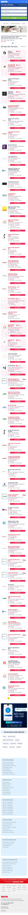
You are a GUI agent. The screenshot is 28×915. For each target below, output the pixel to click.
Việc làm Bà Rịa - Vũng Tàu (8, 787)
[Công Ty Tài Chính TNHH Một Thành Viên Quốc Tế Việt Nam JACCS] (4, 393)
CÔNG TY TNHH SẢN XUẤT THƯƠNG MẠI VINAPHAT (16, 472)
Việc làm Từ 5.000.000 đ (8, 803)
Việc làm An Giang (6, 785)
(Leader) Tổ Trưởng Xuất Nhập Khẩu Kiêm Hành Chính (13, 106)
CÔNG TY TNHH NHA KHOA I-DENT (15, 355)
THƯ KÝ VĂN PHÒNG (12, 353)
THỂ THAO (19, 885)
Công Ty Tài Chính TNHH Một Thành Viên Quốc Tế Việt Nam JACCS (16, 394)
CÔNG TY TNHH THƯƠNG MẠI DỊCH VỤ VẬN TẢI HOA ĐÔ (16, 301)
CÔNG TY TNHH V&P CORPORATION (15, 67)
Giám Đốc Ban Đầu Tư (13, 609)
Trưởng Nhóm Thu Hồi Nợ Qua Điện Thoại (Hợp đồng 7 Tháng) (14, 417)
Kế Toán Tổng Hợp (12, 405)
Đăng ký (20, 4)
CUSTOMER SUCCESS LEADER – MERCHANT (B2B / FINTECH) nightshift (14, 661)
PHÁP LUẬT (3, 891)
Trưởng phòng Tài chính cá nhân (14, 560)
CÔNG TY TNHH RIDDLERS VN (14, 53)
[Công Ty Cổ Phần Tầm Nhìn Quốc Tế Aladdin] (4, 221)
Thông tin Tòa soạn (4, 906)
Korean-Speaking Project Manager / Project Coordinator (11, 52)
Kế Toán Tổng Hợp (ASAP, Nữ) (14, 248)
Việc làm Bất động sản (7, 770)
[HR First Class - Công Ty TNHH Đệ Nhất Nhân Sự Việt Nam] (4, 407)
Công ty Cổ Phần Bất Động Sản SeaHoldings (14, 171)
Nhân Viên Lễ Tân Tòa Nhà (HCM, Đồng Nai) (14, 207)
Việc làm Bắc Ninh (6, 794)
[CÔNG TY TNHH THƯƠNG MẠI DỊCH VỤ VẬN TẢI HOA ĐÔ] (4, 300)
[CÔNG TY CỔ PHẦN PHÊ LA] (4, 236)
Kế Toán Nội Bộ (11, 298)
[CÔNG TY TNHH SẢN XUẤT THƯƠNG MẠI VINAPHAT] (4, 471)
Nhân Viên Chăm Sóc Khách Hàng (14, 597)
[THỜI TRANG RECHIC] (4, 288)
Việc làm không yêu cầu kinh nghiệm (10, 862)
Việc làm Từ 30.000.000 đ (8, 812)
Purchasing (12, 747)
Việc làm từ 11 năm (6, 872)
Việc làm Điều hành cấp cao (8, 832)
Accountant (13, 743)
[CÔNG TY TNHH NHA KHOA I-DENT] (4, 355)
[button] (23, 1)
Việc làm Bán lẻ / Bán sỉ (7, 767)
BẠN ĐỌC (24, 887)
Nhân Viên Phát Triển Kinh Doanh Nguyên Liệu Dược (14, 547)
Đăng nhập (25, 4)
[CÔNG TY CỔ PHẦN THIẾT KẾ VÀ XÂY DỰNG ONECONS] (4, 523)
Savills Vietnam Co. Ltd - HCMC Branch (16, 209)
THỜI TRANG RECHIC (12, 288)
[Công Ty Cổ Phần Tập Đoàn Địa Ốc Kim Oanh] (4, 561)
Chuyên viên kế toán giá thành (13, 235)
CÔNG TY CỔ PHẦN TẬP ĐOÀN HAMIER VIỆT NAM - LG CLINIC (16, 146)
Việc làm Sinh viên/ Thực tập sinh (9, 822)
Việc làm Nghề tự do (7, 845)
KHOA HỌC (19, 887)
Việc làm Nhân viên (7, 825)
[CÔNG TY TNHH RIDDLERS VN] (4, 53)
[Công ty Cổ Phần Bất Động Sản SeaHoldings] (4, 170)
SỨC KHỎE (19, 889)
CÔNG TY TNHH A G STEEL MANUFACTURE (16, 94)
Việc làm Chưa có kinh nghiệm (9, 863)
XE (8, 889)
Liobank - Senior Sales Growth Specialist (13, 495)
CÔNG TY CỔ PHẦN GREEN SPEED (14, 624)
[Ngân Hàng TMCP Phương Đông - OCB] (4, 496)
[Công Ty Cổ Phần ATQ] (4, 649)
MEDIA (3, 885)
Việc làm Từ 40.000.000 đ (8, 814)
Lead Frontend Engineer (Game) (13, 79)
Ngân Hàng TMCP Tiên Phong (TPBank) (16, 381)
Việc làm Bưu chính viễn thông (9, 774)
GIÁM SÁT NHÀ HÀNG (13, 674)
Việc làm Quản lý (6, 828)
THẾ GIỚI (3, 889)
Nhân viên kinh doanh (8, 740)
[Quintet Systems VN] (4, 249)
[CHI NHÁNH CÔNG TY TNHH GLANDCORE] (4, 548)
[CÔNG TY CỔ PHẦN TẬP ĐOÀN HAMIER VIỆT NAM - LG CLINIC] (4, 146)
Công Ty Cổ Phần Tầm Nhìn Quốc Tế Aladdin (15, 222)
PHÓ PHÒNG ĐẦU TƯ (12, 156)
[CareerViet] (17, 881)
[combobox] (14, 8)
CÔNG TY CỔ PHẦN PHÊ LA (13, 237)
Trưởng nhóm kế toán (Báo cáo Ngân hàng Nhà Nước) (14, 457)
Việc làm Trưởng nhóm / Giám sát (9, 827)
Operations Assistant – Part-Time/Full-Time (11, 92)
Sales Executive (11, 736)
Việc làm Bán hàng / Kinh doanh (9, 765)
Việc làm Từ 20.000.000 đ (8, 810)
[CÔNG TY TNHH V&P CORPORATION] (4, 66)
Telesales (18, 747)
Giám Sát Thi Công (11, 340)
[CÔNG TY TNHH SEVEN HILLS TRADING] (4, 275)
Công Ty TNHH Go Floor (12, 342)
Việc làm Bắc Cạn (6, 790)
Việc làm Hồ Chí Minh (7, 783)
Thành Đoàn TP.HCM (4, 908)
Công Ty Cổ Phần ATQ (12, 650)
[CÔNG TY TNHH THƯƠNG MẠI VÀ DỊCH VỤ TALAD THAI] (4, 484)
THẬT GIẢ (24, 889)
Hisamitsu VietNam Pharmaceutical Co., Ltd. (16, 108)
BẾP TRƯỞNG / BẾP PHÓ (11, 325)
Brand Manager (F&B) (13, 482)
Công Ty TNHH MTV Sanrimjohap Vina (15, 367)
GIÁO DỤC (24, 885)
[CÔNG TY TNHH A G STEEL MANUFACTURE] (4, 93)
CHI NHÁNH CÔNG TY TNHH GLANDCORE (16, 549)
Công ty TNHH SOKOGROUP (13, 183)
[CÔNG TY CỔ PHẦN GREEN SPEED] (4, 623)
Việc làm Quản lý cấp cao (8, 830)
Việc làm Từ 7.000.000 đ (7, 805)
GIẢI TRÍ (14, 890)
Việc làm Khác (6, 847)
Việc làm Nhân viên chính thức (9, 842)
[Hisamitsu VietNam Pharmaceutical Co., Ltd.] (4, 107)
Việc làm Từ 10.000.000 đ (8, 807)
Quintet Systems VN (12, 250)
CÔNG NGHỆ (9, 887)
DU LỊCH (8, 891)
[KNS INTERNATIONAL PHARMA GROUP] (4, 120)
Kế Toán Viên (11, 584)
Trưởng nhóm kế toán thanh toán (14, 444)
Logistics (17, 740)
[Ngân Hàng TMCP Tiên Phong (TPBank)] (4, 380)
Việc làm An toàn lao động (8, 764)
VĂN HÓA (14, 888)
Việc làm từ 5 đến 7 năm (7, 868)
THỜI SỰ (3, 887)
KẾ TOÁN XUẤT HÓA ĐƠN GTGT (11, 65)
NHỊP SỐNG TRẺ (14, 886)
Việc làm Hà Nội (6, 782)
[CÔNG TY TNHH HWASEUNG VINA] (4, 195)
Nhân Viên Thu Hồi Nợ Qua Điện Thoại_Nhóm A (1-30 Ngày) (14, 392)
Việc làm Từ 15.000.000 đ (8, 808)
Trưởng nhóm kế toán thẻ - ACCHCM (14, 132)
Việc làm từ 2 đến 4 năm (7, 867)
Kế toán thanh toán (12, 145)
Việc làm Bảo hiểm (6, 769)
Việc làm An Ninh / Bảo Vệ (8, 762)
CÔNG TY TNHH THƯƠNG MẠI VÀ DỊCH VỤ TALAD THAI (16, 484)
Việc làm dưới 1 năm (7, 865)
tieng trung (5, 743)
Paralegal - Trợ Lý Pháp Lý (13, 508)
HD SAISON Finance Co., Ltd (13, 81)
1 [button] (8, 698)
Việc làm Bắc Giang (7, 792)
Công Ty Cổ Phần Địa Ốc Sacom (14, 158)
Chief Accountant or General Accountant (12, 274)
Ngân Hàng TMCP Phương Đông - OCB (15, 497)
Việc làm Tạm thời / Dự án (8, 843)
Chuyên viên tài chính (13, 572)
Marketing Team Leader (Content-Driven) (13, 521)
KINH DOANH (8, 885)
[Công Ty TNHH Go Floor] (4, 341)
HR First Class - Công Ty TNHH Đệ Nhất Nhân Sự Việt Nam (16, 406)
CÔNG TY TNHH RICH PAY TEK (14, 663)
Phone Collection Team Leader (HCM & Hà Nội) (13, 261)
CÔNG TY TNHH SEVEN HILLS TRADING (16, 276)
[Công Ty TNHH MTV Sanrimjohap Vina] (4, 367)
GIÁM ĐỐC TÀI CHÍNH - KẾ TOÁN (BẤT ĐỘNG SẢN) (14, 169)
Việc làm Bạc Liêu (6, 789)
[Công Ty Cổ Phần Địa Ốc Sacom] (4, 158)
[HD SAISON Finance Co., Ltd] (4, 80)
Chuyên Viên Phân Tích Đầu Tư (14, 635)
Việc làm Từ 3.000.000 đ (8, 802)
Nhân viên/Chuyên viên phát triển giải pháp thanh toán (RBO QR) (14, 379)
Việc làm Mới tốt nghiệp (7, 823)
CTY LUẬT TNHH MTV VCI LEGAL (14, 510)
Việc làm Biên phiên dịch (8, 772)
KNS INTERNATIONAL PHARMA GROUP (15, 121)
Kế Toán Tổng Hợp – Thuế (13, 286)
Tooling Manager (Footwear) (12, 194)
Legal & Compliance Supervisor (12, 312)
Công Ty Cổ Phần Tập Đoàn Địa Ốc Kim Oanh (15, 562)
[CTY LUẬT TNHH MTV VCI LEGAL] (4, 509)
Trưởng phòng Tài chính (13, 181)
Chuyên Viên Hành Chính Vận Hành (13, 431)
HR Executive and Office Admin (13, 119)
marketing (20, 743)
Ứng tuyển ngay (17, 60)
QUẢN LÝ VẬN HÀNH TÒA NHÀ (13, 648)
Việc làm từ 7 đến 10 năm (8, 870)
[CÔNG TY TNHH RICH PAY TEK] (4, 662)
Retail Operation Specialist (14, 534)
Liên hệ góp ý (3, 910)
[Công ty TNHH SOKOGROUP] (4, 183)
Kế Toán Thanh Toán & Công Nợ (14, 470)
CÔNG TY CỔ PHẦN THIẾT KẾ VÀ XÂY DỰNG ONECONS (16, 524)
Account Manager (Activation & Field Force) (14, 622)
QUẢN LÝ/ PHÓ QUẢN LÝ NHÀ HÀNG (13, 220)
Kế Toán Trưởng (11, 365)
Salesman (5, 747)
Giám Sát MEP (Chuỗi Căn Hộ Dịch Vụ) (13, 686)
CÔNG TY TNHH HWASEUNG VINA (14, 196)
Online (4, 736)
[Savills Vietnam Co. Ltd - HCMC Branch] (4, 208)
